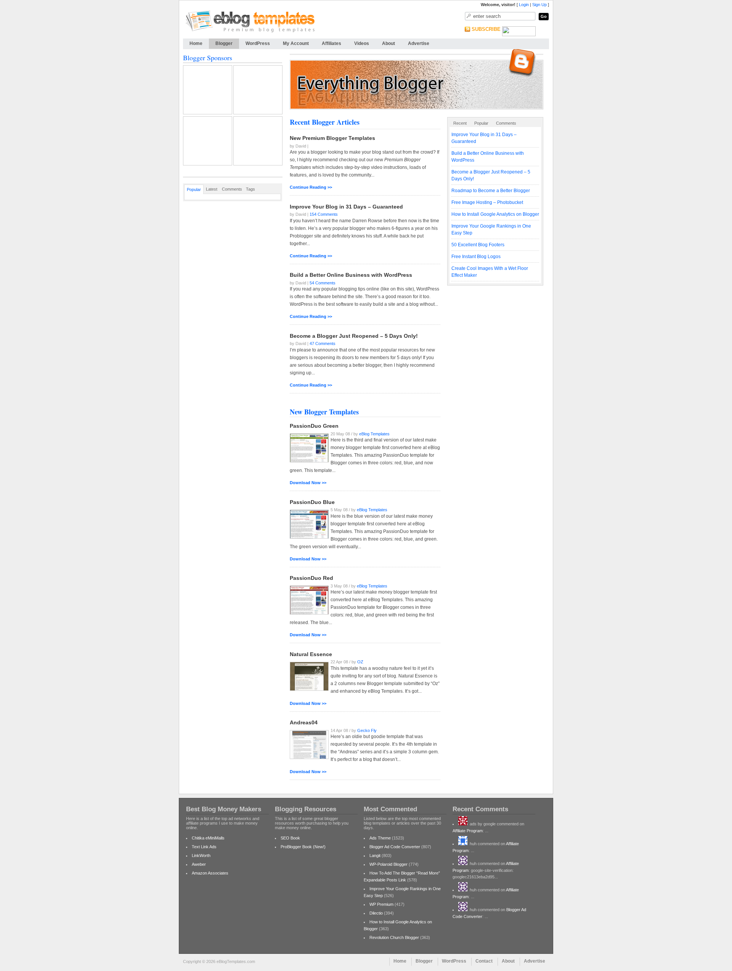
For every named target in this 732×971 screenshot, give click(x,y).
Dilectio (376, 913)
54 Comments (323, 283)
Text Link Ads (204, 846)
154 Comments (324, 214)
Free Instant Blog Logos (476, 256)
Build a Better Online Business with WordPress (351, 275)
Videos (361, 43)
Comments (506, 123)
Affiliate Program (468, 830)
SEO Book (290, 838)
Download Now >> (308, 482)
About (388, 43)
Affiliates (331, 43)
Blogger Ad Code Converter (394, 846)
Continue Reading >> (311, 187)
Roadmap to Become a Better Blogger (490, 190)
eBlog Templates (374, 434)
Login (524, 4)
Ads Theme (380, 838)
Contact (484, 961)
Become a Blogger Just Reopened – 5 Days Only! (354, 336)
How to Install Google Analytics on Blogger (495, 214)
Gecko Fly (367, 730)
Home (195, 43)
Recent (460, 123)
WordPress (258, 43)
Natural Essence (311, 654)
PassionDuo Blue (312, 502)
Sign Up (539, 4)
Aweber (199, 864)
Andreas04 (304, 722)
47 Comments (323, 344)
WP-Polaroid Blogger (388, 864)
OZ (360, 662)
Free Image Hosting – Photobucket (487, 202)
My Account (296, 43)
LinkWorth (201, 855)
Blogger (224, 43)
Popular (481, 123)
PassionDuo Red (311, 578)
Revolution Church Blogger (394, 937)
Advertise (418, 43)
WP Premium (381, 904)
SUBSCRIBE (486, 29)
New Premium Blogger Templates (332, 138)
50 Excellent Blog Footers (477, 244)
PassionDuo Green (314, 426)
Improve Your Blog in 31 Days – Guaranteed (346, 207)
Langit (374, 855)
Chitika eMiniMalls (208, 838)
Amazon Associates (210, 873)
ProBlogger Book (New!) (303, 846)
